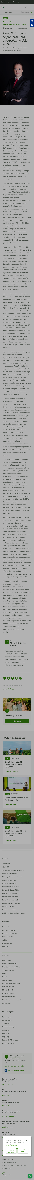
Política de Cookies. (11, 1146)
